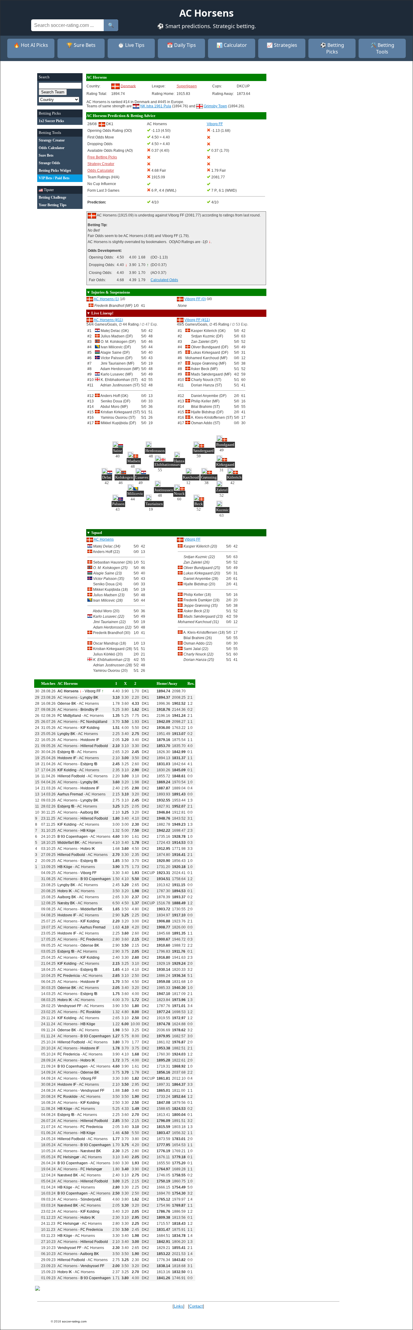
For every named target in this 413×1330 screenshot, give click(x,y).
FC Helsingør (68, 1157)
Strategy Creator (100, 164)
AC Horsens (104, 539)
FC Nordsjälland (93, 722)
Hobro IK (87, 849)
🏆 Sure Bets (81, 45)
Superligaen (187, 86)
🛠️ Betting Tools (382, 48)
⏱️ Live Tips (131, 45)
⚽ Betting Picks (332, 48)
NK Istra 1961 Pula (155, 106)
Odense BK (66, 703)
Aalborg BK (89, 812)
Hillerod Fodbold (94, 746)
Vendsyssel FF (69, 1006)
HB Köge (87, 830)
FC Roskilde (90, 1012)
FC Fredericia (91, 939)
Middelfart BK (68, 843)
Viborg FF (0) (195, 299)
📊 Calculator (231, 45)
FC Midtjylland (69, 716)
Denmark (128, 86)
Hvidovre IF (89, 740)
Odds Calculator (100, 170)
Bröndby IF (89, 709)
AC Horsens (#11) (108, 320)
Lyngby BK (89, 697)
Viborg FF (192, 539)
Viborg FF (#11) (197, 320)
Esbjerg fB (65, 752)
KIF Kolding (89, 728)
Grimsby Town (215, 106)
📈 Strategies (282, 45)
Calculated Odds (164, 280)
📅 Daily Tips (181, 45)
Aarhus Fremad (70, 794)
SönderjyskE (90, 1199)
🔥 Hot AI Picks (31, 45)
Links (178, 1306)
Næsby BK (66, 903)
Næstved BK (90, 1151)
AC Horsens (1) (106, 299)
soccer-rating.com (74, 1321)
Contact (196, 1306)
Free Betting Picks (102, 157)
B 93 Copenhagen (72, 836)
